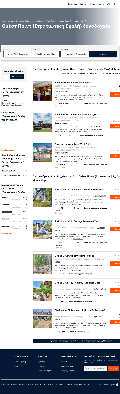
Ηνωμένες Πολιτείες (24, 21)
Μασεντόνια (7, 212)
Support (83, 4)
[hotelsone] (16, 4)
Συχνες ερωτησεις (45, 371)
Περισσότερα (80, 100)
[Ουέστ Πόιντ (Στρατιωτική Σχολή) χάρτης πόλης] (14, 135)
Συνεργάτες (42, 366)
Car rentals (72, 4)
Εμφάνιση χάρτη (8, 150)
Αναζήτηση (102, 54)
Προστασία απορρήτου (63, 384)
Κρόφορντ (6, 204)
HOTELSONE (34, 384)
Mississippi (40, 21)
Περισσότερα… (7, 233)
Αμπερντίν (6, 226)
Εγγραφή (113, 368)
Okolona (5, 197)
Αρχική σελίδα (7, 21)
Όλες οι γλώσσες (67, 371)
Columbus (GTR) (8, 171)
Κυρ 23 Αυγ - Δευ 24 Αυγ (46, 54)
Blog (16, 366)
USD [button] (109, 4)
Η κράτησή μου (97, 4)
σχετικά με (42, 362)
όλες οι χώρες (20, 362)
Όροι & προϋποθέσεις (81, 384)
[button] (116, 4)
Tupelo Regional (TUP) (11, 175)
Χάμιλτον (5, 219)
